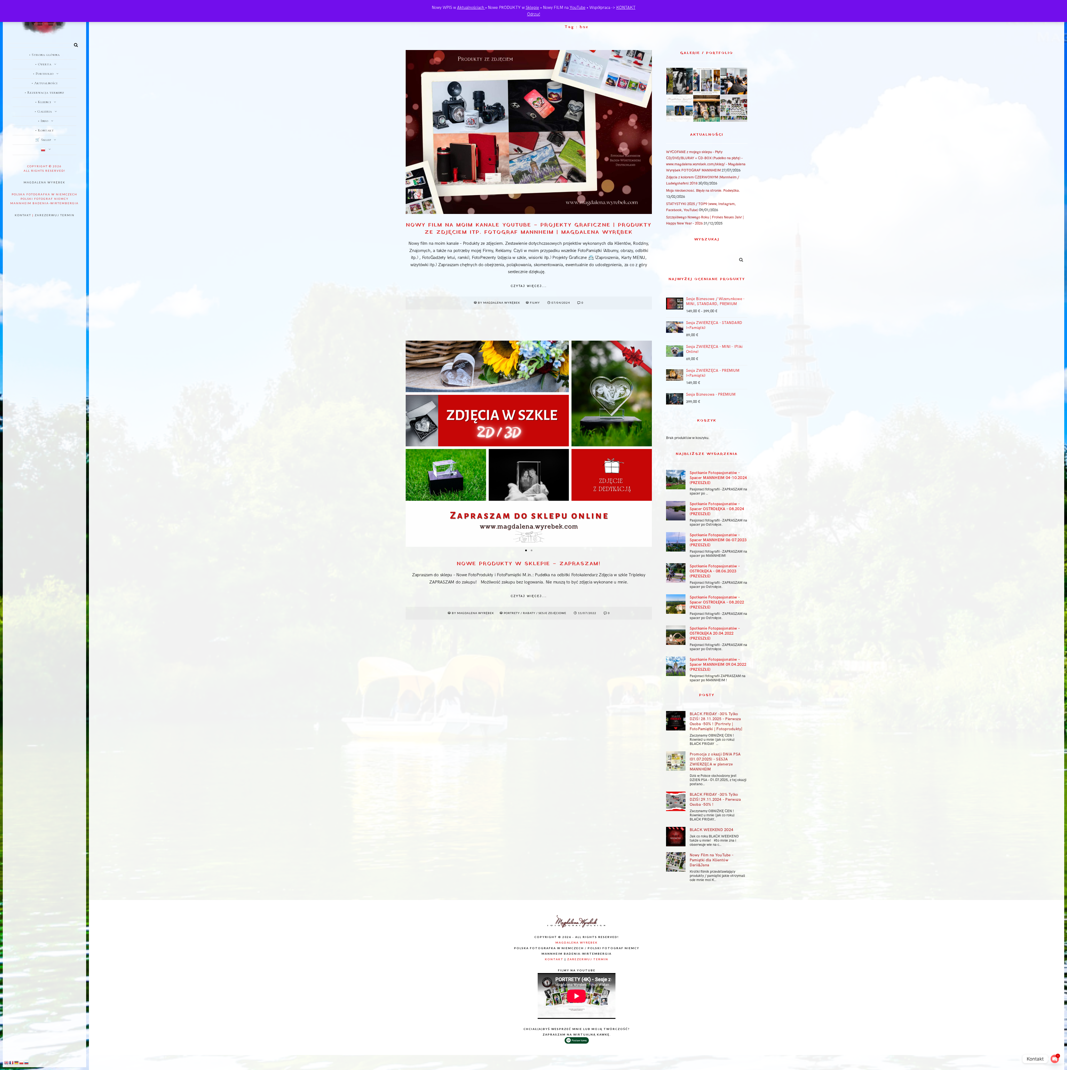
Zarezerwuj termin (54, 215)
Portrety (512, 613)
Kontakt (23, 215)
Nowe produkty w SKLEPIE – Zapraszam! (528, 564)
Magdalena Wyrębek (44, 182)
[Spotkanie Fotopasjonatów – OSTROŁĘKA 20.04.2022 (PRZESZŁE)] (675, 635)
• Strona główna (44, 55)
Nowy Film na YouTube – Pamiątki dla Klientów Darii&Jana (712, 860)
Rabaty (529, 613)
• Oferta (43, 64)
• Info (43, 121)
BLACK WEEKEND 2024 (712, 829)
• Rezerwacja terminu (44, 92)
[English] (6, 1062)
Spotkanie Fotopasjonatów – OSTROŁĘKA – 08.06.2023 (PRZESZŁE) (715, 571)
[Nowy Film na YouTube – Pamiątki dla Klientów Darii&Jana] (675, 862)
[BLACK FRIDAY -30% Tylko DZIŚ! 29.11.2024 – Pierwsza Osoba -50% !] (675, 801)
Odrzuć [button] (533, 14)
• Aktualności (45, 83)
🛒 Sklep (43, 140)
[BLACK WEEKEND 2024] (675, 836)
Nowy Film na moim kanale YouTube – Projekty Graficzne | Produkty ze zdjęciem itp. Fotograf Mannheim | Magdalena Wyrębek (528, 228)
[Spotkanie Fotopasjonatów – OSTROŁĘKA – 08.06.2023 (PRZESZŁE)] (675, 573)
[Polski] (44, 150)
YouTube (577, 7)
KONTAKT (625, 7)
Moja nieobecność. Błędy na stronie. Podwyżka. (703, 190)
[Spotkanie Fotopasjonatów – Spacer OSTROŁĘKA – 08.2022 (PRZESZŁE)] (675, 604)
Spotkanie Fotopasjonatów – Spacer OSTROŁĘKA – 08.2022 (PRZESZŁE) (717, 602)
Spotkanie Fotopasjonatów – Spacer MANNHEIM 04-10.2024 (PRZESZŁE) (718, 477)
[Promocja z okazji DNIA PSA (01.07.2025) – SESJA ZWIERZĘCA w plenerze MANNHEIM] (675, 761)
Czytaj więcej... (529, 286)
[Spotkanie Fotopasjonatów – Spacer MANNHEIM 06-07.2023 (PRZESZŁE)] (675, 542)
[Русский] (26, 1062)
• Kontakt (44, 130)
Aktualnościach (471, 7)
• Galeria (43, 111)
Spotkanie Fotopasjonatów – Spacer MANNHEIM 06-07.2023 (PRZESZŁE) (718, 540)
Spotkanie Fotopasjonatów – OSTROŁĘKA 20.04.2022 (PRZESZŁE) (715, 633)
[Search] (74, 43)
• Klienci (43, 102)
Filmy (535, 302)
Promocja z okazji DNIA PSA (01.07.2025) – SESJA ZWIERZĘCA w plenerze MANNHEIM (715, 762)
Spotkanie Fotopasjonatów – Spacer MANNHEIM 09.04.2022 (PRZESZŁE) (718, 664)
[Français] (11, 1062)
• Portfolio (43, 73)
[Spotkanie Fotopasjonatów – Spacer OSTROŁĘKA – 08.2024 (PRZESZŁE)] (675, 510)
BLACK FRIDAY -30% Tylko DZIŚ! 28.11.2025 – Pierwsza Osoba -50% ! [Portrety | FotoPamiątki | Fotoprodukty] (716, 721)
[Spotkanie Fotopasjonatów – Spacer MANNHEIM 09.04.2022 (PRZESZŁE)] (675, 666)
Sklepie (532, 7)
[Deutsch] (16, 1062)
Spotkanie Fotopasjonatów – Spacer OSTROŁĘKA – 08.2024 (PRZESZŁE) (717, 509)
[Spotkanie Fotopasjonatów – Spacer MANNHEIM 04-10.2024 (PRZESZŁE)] (675, 479)
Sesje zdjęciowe (552, 613)
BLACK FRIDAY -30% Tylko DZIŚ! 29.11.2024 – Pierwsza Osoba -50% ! (715, 799)
